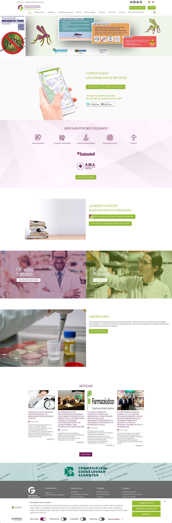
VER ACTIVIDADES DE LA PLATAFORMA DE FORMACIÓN (113, 216)
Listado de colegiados (129, 497)
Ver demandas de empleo (29, 280)
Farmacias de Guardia (129, 492)
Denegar (146, 514)
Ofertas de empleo (102, 492)
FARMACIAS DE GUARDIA (114, 87)
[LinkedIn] (134, 2)
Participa (152, 8)
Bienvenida (74, 492)
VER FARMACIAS (94, 87)
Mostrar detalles (114, 519)
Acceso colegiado (138, 8)
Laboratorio (112, 12)
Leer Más (50, 439)
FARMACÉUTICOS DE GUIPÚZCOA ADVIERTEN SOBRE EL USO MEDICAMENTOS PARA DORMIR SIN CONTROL (40, 415)
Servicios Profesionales (136, 12)
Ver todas (86, 454)
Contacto (122, 12)
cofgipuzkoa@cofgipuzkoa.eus (34, 2)
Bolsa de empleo (89, 12)
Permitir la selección (146, 509)
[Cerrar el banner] (165, 501)
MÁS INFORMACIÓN (98, 331)
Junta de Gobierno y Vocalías (80, 494)
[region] (86, 35)
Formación (101, 12)
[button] (86, 35)
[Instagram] (131, 2)
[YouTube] (141, 2)
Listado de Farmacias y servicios (132, 494)
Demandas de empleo (103, 494)
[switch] (64, 519)
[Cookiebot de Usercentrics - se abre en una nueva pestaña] (17, 519)
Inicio (29, 12)
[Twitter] (138, 2)
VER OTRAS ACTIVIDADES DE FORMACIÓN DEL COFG (110, 223)
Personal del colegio (77, 497)
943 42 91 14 (20, 2)
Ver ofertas (100, 280)
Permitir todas (146, 503)
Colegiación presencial (65, 12)
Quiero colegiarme (86, 177)
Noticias (78, 12)
